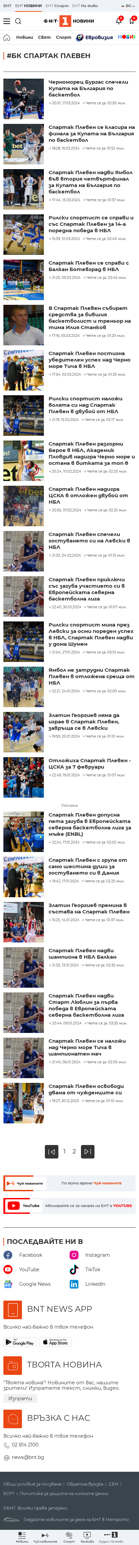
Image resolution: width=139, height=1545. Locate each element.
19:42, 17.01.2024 (65, 881)
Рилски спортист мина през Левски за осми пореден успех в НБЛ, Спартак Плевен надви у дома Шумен (91, 634)
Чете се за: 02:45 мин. (106, 278)
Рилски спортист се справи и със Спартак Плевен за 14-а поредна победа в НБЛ (91, 224)
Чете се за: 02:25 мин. (107, 510)
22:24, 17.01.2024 (66, 843)
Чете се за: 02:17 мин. (104, 420)
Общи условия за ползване (32, 1484)
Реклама (69, 805)
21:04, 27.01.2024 (66, 652)
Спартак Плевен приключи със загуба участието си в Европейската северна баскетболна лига (87, 589)
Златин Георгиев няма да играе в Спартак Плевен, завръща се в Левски (84, 721)
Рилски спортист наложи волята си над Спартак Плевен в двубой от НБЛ (85, 405)
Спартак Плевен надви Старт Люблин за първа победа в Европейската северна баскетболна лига (86, 1005)
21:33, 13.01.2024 (65, 965)
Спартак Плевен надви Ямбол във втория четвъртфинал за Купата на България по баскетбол (91, 182)
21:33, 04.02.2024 (66, 556)
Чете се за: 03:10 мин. (105, 652)
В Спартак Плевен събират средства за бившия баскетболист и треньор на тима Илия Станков (90, 317)
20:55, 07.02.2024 (66, 510)
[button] (111, 1537)
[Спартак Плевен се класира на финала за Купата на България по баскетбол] (24, 145)
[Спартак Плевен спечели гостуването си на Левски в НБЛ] (24, 552)
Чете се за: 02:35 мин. (104, 965)
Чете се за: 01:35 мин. (106, 375)
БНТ (7, 5)
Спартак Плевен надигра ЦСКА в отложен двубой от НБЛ (88, 495)
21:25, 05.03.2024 (66, 278)
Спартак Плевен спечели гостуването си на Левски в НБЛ (89, 540)
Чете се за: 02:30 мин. (106, 103)
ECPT (9, 1493)
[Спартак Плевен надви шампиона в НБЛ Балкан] (24, 968)
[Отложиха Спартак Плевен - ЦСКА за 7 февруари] (24, 778)
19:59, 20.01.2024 (66, 737)
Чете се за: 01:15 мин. (106, 556)
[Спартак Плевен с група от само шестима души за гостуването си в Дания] (24, 878)
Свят (44, 37)
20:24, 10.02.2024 (66, 472)
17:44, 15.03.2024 (66, 200)
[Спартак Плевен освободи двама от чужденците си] (24, 1104)
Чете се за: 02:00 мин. (106, 691)
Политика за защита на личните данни (64, 1493)
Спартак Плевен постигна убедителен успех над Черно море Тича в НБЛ (90, 359)
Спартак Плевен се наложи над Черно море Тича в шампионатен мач (87, 1047)
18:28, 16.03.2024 (66, 148)
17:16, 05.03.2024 (66, 336)
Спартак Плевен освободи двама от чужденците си (86, 1089)
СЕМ (113, 1484)
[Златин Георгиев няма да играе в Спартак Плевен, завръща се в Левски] (24, 733)
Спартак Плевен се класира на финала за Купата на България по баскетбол (92, 133)
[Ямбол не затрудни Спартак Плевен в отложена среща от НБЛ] (24, 688)
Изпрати (20, 1398)
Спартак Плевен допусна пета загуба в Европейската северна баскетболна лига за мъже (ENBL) (90, 824)
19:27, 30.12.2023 (65, 1101)
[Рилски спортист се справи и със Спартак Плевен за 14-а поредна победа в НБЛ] (24, 235)
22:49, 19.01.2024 (66, 775)
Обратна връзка (85, 1484)
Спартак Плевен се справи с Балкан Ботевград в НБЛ (89, 266)
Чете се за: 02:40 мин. (106, 239)
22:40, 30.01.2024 (66, 607)
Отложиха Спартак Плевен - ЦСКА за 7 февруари (90, 763)
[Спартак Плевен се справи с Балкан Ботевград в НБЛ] (24, 280)
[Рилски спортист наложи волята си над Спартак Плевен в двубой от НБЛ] (24, 416)
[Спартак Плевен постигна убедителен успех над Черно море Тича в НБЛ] (24, 371)
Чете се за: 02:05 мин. (106, 1062)
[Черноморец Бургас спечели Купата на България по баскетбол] (24, 100)
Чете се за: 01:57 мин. (105, 200)
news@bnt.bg (28, 1457)
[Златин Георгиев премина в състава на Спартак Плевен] (24, 923)
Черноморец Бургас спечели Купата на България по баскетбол (88, 88)
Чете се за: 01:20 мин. (105, 336)
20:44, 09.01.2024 (67, 1023)
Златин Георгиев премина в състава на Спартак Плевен (89, 908)
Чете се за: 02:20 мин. (107, 472)
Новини (24, 37)
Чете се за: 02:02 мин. (105, 843)
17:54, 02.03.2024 (66, 375)
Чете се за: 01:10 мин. (105, 737)
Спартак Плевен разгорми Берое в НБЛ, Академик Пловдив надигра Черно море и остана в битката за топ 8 (92, 453)
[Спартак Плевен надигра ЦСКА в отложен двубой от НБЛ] (24, 507)
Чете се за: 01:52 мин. (104, 148)
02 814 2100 (25, 1444)
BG (129, 5)
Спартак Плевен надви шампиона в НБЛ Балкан (82, 953)
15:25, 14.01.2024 (65, 920)
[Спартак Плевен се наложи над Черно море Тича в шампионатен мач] (24, 1059)
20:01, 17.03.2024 (66, 103)
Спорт (64, 37)
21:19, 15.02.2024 (65, 420)
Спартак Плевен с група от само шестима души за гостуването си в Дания (88, 866)
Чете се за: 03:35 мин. (107, 1023)
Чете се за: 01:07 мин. (107, 607)
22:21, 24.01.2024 (66, 691)
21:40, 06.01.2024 (66, 1062)
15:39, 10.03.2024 (66, 239)
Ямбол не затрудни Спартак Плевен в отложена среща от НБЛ (92, 676)
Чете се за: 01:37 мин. (104, 920)
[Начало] (7, 37)
